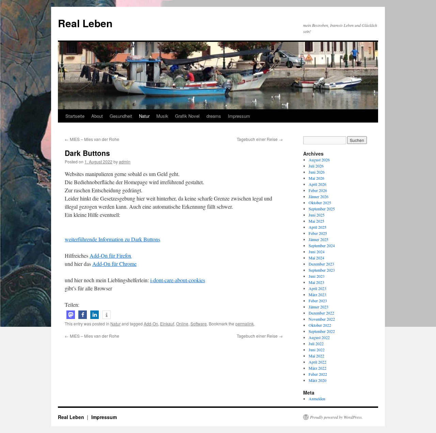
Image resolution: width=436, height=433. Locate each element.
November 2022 (322, 319)
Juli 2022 (316, 343)
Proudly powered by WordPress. (336, 417)
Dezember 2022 (321, 313)
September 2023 (322, 270)
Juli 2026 (316, 166)
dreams (213, 116)
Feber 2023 (318, 300)
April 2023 (317, 288)
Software (198, 323)
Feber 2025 (318, 233)
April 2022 (317, 362)
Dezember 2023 (321, 264)
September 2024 (322, 245)
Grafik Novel (187, 116)
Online (182, 323)
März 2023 (317, 294)
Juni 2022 (317, 349)
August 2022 (319, 337)
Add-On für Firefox (110, 255)
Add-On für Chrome (114, 263)
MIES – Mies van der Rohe (92, 139)
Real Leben (85, 23)
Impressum (239, 116)
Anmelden (317, 398)
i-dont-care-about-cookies (177, 280)
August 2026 (319, 159)
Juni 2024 (317, 251)
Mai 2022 (316, 355)
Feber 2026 (318, 190)
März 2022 (317, 368)
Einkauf (167, 323)
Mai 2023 (316, 282)
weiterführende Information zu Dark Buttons (112, 239)
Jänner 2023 (318, 306)
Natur (144, 116)
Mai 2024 (316, 257)
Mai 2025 (316, 221)
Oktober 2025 (320, 202)
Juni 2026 (317, 172)
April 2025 (317, 227)
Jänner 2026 (318, 196)
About (97, 116)
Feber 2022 (318, 374)
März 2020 (317, 380)
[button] (70, 314)
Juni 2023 (317, 276)
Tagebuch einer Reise (260, 139)
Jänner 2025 (318, 239)
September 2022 (322, 331)
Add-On (151, 323)
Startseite (74, 116)
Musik (162, 116)
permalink (244, 323)
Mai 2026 (316, 178)
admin (124, 161)
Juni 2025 (317, 215)
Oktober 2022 (320, 325)
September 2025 (322, 208)
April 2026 (317, 184)
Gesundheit (121, 116)
